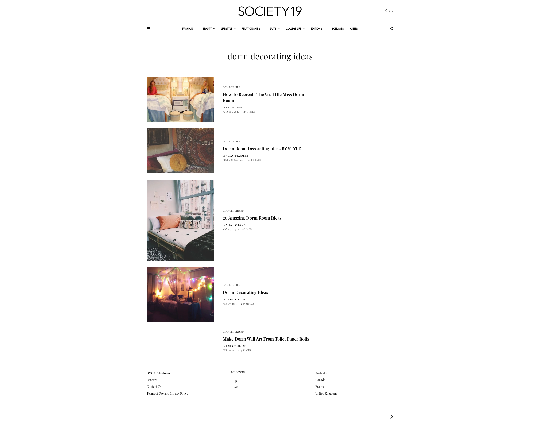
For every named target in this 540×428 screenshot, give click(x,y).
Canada (320, 380)
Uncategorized (233, 210)
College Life (231, 87)
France (319, 387)
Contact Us (154, 387)
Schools (338, 28)
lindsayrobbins (236, 346)
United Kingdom (326, 394)
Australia (321, 373)
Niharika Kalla (236, 225)
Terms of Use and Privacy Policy (167, 394)
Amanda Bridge (236, 299)
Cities (354, 28)
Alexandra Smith (237, 155)
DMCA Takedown (158, 373)
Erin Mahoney (234, 107)
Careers (152, 380)
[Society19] (270, 11)
